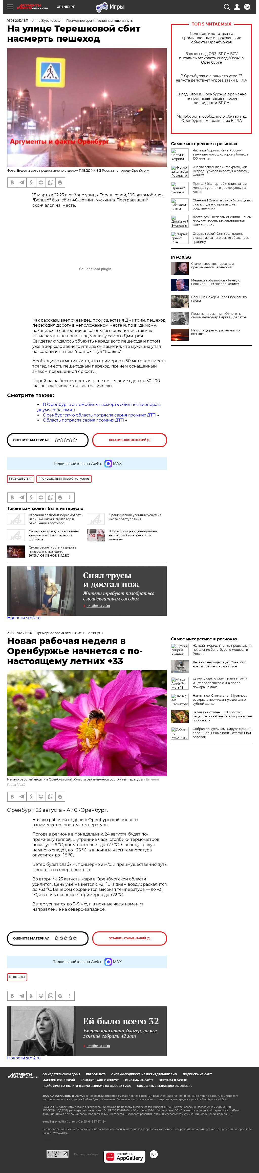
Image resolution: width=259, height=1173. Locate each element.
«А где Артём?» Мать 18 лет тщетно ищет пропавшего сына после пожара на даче (220, 683)
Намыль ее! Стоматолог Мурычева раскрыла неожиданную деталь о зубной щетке (220, 700)
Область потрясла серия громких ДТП (83, 420)
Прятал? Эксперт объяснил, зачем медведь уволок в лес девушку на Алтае (220, 188)
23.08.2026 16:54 (19, 633)
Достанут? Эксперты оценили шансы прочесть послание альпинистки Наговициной (222, 221)
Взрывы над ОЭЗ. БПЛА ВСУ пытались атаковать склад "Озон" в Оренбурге (211, 58)
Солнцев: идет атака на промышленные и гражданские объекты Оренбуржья (211, 38)
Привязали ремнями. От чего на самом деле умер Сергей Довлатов (219, 315)
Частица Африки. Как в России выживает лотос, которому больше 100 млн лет (220, 154)
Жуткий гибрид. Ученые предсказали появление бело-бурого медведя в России (222, 650)
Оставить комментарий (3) (129, 440)
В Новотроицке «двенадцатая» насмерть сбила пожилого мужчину (133, 535)
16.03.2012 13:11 (17, 20)
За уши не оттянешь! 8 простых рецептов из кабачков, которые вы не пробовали (222, 716)
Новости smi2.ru (24, 617)
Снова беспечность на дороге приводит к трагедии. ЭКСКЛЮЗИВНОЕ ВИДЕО (52, 551)
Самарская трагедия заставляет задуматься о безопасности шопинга (54, 535)
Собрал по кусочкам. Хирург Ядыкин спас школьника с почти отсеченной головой (222, 733)
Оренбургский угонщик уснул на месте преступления (135, 517)
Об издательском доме (61, 1074)
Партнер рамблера (86, 1154)
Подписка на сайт (197, 1074)
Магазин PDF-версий (58, 1080)
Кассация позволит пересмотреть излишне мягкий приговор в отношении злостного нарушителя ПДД (44, 521)
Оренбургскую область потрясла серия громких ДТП (99, 415)
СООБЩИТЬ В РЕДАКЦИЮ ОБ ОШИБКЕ (164, 1086)
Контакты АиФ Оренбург (100, 1080)
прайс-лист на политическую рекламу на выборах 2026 (86, 1086)
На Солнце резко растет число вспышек (215, 332)
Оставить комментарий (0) (129, 938)
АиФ (22, 785)
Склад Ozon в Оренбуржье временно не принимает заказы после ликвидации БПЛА (212, 98)
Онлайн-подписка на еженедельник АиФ (144, 1074)
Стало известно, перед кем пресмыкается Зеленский (212, 265)
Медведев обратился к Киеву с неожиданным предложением (215, 282)
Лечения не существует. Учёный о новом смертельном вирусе (219, 664)
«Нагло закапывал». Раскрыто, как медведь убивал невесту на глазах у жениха (221, 171)
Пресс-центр (95, 1074)
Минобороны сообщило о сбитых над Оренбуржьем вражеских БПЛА (212, 118)
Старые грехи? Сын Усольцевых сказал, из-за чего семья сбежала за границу (221, 238)
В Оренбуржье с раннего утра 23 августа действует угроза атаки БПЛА (211, 78)
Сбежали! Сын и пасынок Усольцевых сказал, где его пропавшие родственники (222, 204)
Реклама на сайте (139, 1080)
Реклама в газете (173, 1080)
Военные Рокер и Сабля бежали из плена (219, 298)
